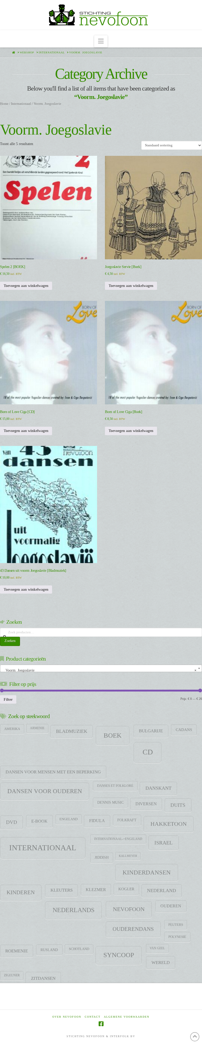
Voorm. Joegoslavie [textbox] (99, 670)
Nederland (161, 890)
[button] (101, 41)
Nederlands (73, 910)
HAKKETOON (168, 824)
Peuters (175, 925)
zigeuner (12, 975)
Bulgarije (151, 730)
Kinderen (21, 892)
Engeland (68, 819)
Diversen (146, 804)
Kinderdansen (147, 872)
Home (4, 104)
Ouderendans (133, 929)
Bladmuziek (71, 731)
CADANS (184, 730)
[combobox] (101, 668)
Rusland (49, 950)
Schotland (79, 949)
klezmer (96, 889)
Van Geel (157, 948)
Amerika (12, 729)
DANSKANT (158, 788)
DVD (11, 822)
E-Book (39, 821)
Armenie (37, 728)
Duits (177, 805)
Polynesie (177, 937)
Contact (92, 1016)
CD (148, 752)
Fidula (97, 820)
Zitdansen (43, 978)
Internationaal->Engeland (118, 839)
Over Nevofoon (66, 1016)
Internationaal (21, 104)
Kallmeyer (128, 855)
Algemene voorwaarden (126, 1016)
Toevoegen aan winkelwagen (26, 286)
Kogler (126, 889)
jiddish (102, 857)
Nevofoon (129, 909)
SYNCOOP (118, 954)
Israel (163, 843)
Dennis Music (110, 802)
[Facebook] (101, 1024)
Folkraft (127, 820)
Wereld (161, 962)
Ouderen (170, 906)
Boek (113, 735)
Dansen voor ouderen (44, 791)
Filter (8, 699)
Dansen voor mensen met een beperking (53, 771)
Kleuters (61, 890)
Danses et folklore (115, 786)
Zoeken (10, 641)
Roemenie (16, 950)
